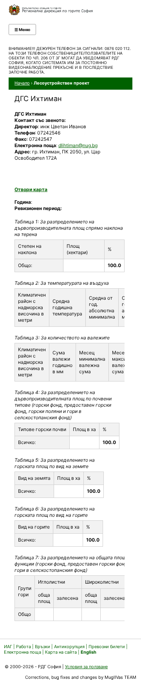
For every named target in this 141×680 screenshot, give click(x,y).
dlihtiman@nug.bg (78, 145)
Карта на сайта (61, 652)
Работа (23, 646)
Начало (22, 83)
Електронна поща (23, 652)
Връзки (42, 646)
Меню (22, 29)
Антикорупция (69, 646)
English (88, 652)
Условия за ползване (86, 666)
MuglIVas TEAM (120, 677)
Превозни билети (107, 646)
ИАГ (8, 646)
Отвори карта (30, 189)
